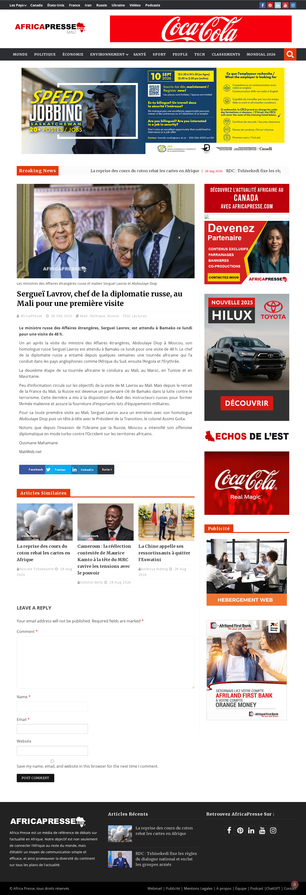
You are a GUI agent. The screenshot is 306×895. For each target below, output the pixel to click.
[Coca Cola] (201, 29)
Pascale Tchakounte (36, 569)
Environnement (107, 54)
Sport (159, 54)
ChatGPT (273, 888)
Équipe (241, 888)
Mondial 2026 (261, 54)
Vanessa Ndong (154, 569)
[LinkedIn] (278, 5)
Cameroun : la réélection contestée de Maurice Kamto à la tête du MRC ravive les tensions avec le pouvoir (104, 559)
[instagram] (293, 5)
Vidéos (135, 5)
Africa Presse (24, 888)
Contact (290, 888)
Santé (139, 54)
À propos (223, 888)
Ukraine (118, 5)
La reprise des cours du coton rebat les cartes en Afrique (111, 170)
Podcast (256, 888)
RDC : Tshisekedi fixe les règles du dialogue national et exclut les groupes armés (166, 859)
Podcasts (152, 5)
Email (23, 719)
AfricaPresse (32, 316)
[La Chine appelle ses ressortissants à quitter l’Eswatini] (166, 522)
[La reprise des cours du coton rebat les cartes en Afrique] (45, 522)
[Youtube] (285, 5)
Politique (45, 54)
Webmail (155, 888)
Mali (84, 316)
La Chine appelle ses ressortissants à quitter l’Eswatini (164, 552)
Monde (20, 54)
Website (24, 741)
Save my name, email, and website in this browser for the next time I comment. (87, 766)
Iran (88, 5)
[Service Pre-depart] (153, 152)
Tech (199, 54)
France (74, 5)
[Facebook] (262, 5)
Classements (226, 54)
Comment (27, 631)
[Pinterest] (270, 5)
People (180, 54)
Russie (101, 5)
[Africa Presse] (50, 27)
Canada (36, 5)
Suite (106, 469)
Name (24, 696)
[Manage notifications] (295, 884)
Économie (72, 54)
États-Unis (55, 5)
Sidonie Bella (91, 582)
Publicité (173, 888)
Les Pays (17, 5)
